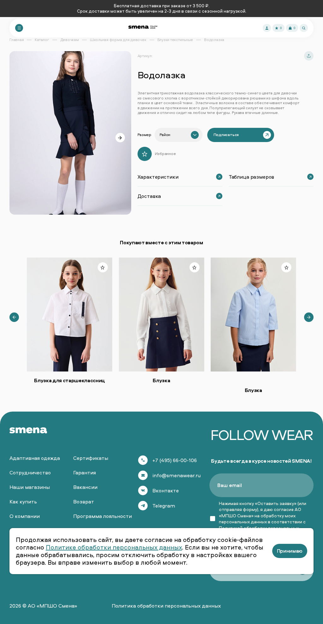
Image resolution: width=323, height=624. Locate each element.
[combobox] (179, 135)
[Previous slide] (14, 317)
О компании (24, 516)
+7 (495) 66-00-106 (174, 460)
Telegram (163, 505)
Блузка (161, 380)
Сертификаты (90, 458)
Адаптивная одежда (34, 458)
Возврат (83, 501)
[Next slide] (120, 137)
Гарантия (84, 472)
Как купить (23, 501)
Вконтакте (165, 490)
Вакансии (85, 487)
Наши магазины (29, 487)
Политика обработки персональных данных (166, 605)
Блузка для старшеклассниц (69, 380)
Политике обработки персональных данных (114, 547)
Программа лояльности (102, 516)
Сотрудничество (30, 472)
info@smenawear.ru (176, 475)
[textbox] (165, 135)
